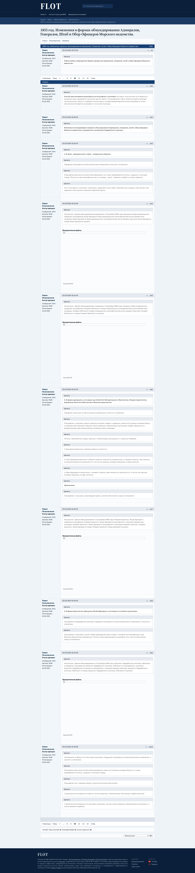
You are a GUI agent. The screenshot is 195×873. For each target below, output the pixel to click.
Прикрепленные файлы (71, 230)
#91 (151, 86)
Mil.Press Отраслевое (88, 859)
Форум (50, 19)
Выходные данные (138, 861)
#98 (151, 601)
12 (83, 78)
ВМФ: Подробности (60, 19)
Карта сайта (136, 866)
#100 (151, 747)
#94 (151, 204)
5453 (53, 58)
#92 (151, 117)
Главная (42, 19)
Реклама (135, 864)
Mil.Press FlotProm (101, 859)
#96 (151, 390)
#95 (151, 296)
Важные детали (74, 19)
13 (87, 78)
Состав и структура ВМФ (57, 14)
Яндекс (53, 868)
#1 (152, 50)
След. (93, 78)
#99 (151, 653)
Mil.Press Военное (74, 859)
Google (58, 868)
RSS (151, 46)
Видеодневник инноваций (77, 14)
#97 (151, 509)
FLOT (50, 6)
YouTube (154, 861)
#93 (151, 144)
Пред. (55, 78)
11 (79, 78)
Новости (43, 14)
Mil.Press (62, 861)
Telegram (154, 864)
